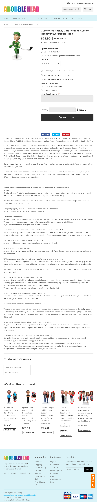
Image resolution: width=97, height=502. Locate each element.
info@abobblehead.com (20, 473)
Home (6, 18)
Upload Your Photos (49, 49)
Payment (38, 462)
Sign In (53, 462)
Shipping (44, 42)
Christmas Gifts (59, 18)
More (81, 18)
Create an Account (85, 3)
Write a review (11, 372)
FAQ (72, 18)
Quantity (44, 110)
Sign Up (89, 470)
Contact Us (55, 465)
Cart (89, 9)
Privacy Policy (40, 468)
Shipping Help (56, 471)
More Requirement (49, 94)
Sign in (70, 3)
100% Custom (41, 18)
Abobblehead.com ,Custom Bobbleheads (19, 495)
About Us (54, 468)
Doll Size (44, 59)
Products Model (21, 18)
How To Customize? (49, 83)
